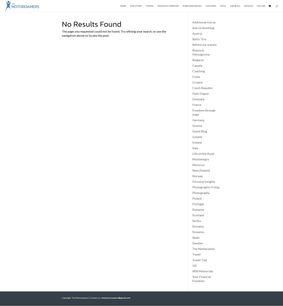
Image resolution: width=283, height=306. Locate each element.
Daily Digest (200, 93)
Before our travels (204, 44)
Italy (195, 148)
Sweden (197, 243)
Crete (196, 76)
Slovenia (198, 232)
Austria (197, 33)
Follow (261, 6)
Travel (150, 6)
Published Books (192, 6)
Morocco (198, 165)
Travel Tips (199, 260)
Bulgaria (197, 60)
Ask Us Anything (203, 28)
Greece (197, 125)
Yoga (223, 6)
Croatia (197, 82)
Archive (248, 6)
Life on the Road (203, 153)
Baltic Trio (199, 39)
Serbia (196, 221)
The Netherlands (203, 248)
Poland (197, 198)
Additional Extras (204, 22)
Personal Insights (203, 181)
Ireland (197, 142)
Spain (196, 237)
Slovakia (198, 226)
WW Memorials (202, 271)
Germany (198, 120)
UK (194, 265)
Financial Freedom (168, 6)
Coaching (210, 6)
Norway (197, 176)
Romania (198, 209)
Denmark (198, 99)
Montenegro (200, 159)
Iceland (197, 137)
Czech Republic (202, 88)
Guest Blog (199, 131)
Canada (197, 65)
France (196, 104)
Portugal (198, 204)
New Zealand (201, 170)
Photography (201, 193)
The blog (235, 6)
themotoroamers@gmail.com (115, 298)
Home (123, 6)
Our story (136, 6)
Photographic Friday (205, 187)
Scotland (198, 215)
